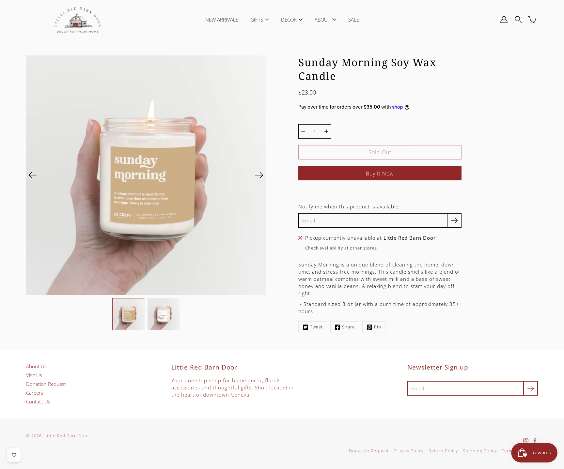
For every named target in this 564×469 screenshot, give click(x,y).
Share (348, 327)
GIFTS (256, 19)
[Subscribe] (454, 220)
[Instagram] (526, 440)
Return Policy (443, 451)
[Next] (259, 175)
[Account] (504, 19)
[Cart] (532, 19)
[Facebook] (535, 440)
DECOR (289, 19)
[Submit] (530, 388)
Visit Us (34, 375)
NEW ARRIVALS (221, 19)
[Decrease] (303, 131)
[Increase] (326, 131)
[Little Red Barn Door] (77, 19)
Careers (34, 392)
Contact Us (38, 401)
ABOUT (322, 19)
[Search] (518, 19)
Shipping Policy (480, 451)
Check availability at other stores (341, 248)
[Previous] (32, 175)
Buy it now (380, 173)
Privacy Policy (409, 451)
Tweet (316, 327)
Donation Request (46, 384)
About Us (36, 366)
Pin (377, 327)
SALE (353, 19)
